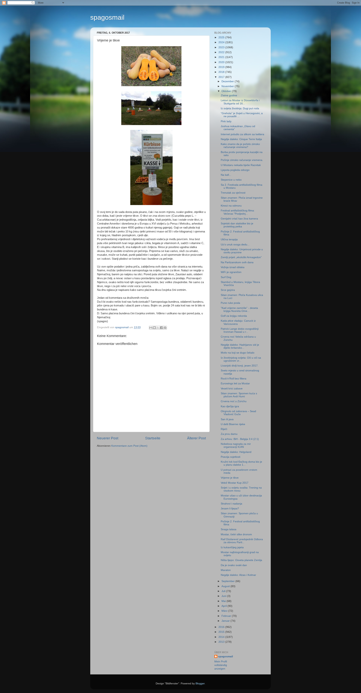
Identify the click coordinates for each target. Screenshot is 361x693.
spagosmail (107, 17)
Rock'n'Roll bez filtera (233, 378)
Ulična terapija (229, 239)
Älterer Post (196, 438)
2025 (221, 37)
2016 (221, 627)
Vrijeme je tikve (230, 477)
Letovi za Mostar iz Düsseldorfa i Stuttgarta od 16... (240, 102)
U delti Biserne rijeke (233, 424)
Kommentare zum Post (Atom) (129, 445)
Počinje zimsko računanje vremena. (242, 160)
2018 (221, 72)
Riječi (224, 429)
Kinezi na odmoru (231, 205)
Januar (226, 620)
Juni (224, 596)
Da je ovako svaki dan (234, 565)
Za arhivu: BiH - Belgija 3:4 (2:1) (240, 439)
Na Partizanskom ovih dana (237, 262)
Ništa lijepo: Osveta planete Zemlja (241, 560)
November (228, 86)
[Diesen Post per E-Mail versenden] (151, 328)
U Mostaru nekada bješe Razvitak (241, 165)
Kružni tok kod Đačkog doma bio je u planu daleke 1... (241, 463)
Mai (224, 601)
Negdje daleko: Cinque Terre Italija (241, 139)
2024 (221, 42)
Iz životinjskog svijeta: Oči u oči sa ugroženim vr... (241, 359)
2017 (221, 77)
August (226, 586)
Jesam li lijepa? (230, 508)
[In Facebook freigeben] (161, 328)
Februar (226, 616)
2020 (221, 62)
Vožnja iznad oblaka (232, 267)
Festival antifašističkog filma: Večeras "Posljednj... (238, 212)
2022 (221, 52)
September (228, 581)
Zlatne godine (229, 95)
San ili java (227, 419)
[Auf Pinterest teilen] (165, 328)
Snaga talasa (228, 529)
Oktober (226, 91)
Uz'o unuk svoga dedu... (235, 244)
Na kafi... (226, 174)
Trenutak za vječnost (233, 192)
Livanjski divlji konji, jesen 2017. (239, 365)
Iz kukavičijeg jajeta (232, 547)
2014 (221, 637)
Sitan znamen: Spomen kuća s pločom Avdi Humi (239, 395)
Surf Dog (226, 277)
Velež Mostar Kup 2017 (234, 482)
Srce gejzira (228, 290)
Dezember (228, 81)
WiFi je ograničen (231, 272)
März (224, 610)
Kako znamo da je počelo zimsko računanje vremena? (240, 146)
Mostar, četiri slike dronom (236, 534)
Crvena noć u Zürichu (233, 401)
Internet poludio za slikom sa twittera (242, 134)
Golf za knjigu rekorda (234, 315)
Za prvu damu (229, 434)
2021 (221, 57)
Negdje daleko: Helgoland (236, 452)
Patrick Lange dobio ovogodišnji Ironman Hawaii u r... (240, 330)
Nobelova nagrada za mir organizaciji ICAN (236, 445)
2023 (221, 47)
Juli (223, 591)
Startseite (152, 438)
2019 (221, 67)
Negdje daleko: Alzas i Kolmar (238, 575)
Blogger (200, 683)
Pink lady (226, 121)
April (224, 606)
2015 (221, 631)
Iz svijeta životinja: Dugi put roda (240, 108)
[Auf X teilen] (158, 328)
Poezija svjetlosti (230, 456)
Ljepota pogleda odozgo (235, 170)
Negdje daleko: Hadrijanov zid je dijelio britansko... (240, 346)
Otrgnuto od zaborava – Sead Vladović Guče (238, 413)
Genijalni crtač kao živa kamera (239, 218)
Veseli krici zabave (232, 388)
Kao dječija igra (230, 406)
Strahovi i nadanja (231, 503)
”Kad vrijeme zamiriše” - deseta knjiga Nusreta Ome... (239, 309)
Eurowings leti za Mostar (235, 383)
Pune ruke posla (230, 303)
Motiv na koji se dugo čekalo (237, 352)
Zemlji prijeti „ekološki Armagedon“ (241, 257)
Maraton (226, 570)
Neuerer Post (107, 438)
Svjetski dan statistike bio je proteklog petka (237, 225)
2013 (221, 641)
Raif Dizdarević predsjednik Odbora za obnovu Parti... (242, 541)
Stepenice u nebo (231, 179)
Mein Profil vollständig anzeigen (220, 665)
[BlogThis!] (154, 328)
